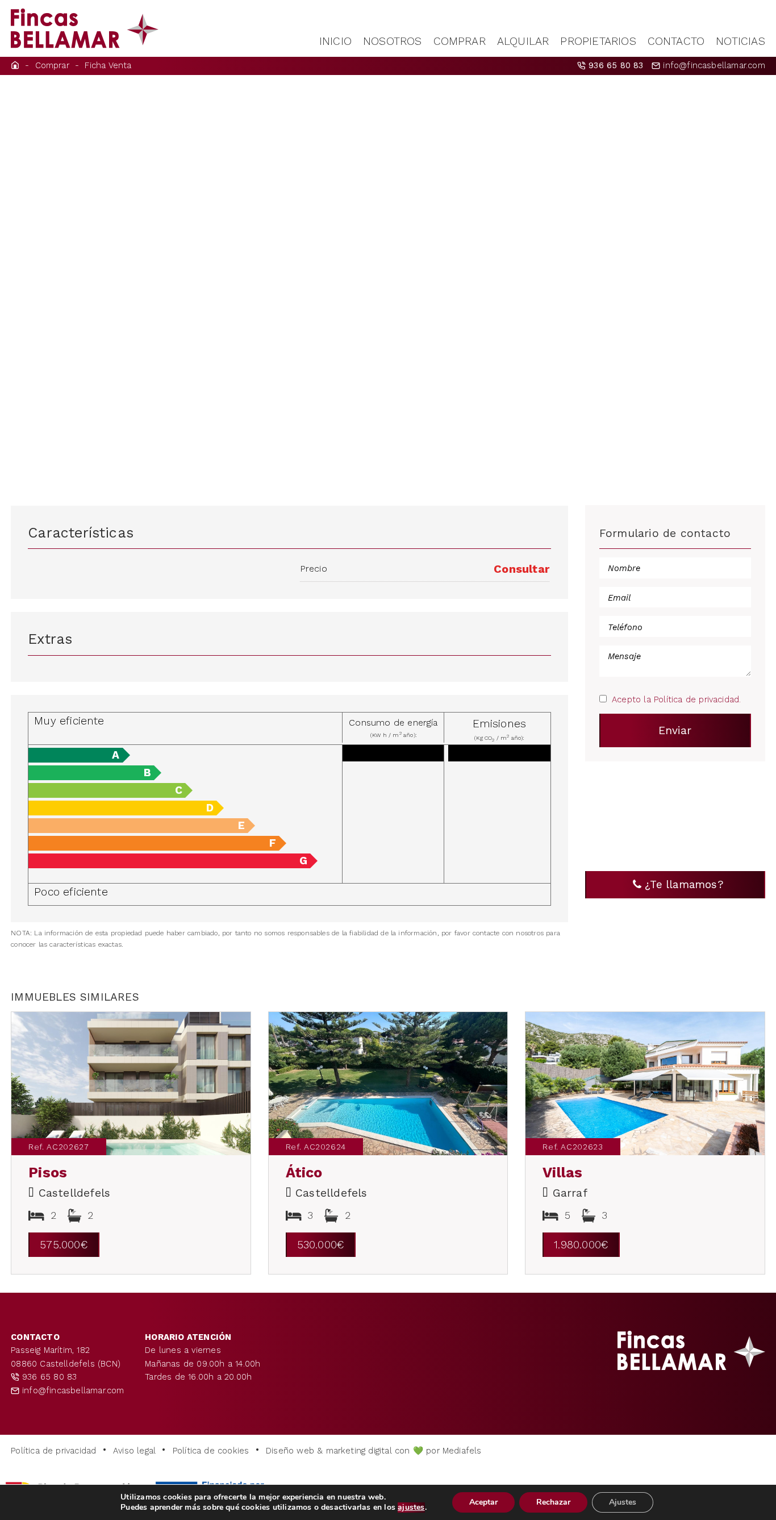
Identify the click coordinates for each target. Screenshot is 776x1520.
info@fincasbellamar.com (712, 65)
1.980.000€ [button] (581, 1244)
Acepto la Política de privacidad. (676, 699)
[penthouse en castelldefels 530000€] (388, 1083)
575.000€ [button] (64, 1244)
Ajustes (622, 1502)
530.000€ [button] (321, 1244)
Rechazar (553, 1502)
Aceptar (483, 1502)
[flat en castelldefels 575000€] (131, 1083)
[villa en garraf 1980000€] (645, 1083)
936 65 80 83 (48, 1377)
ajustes (411, 1507)
